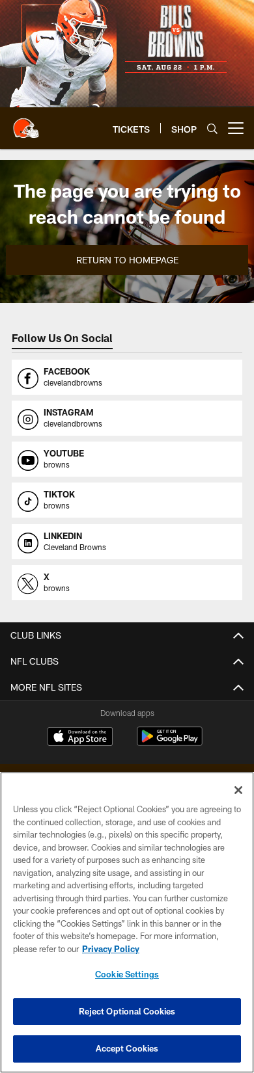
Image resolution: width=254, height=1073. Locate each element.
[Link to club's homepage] (26, 123)
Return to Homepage (127, 259)
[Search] (212, 128)
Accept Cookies (127, 1048)
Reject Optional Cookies (127, 1011)
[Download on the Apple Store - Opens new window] (80, 738)
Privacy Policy (110, 949)
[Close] (238, 790)
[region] (127, 922)
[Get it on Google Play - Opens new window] (169, 743)
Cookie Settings (127, 974)
